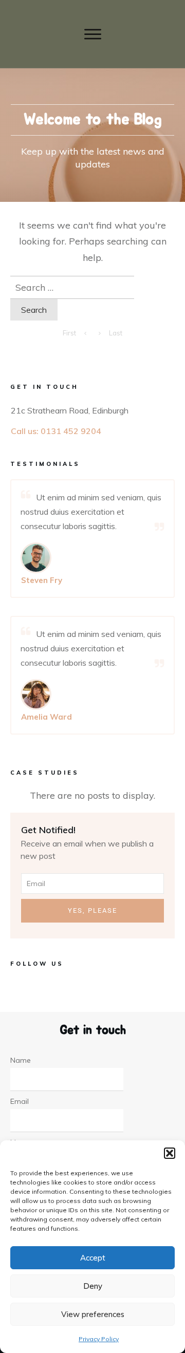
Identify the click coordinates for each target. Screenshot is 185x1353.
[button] (169, 1153)
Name (20, 1060)
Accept (92, 1258)
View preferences (92, 1314)
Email (19, 1101)
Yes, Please (92, 910)
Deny (92, 1286)
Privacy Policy (99, 1339)
